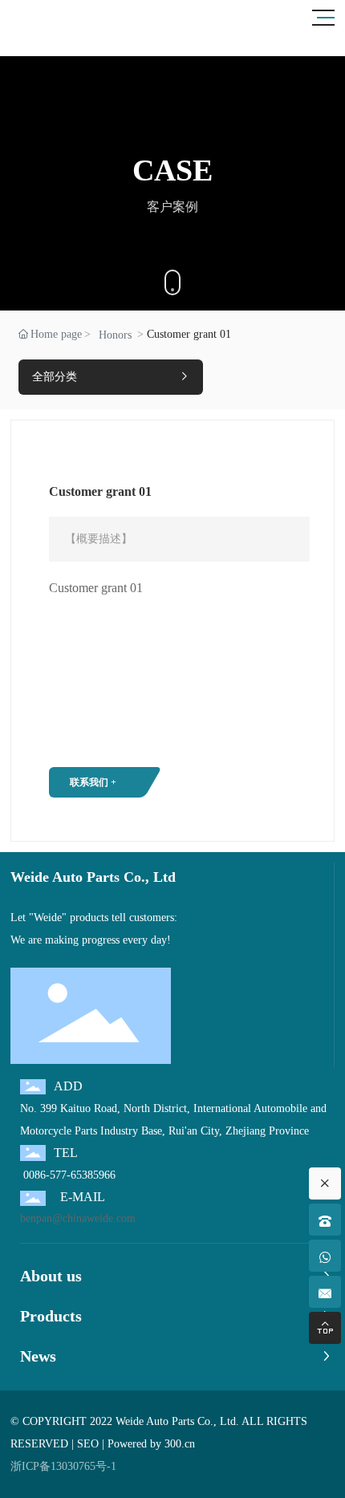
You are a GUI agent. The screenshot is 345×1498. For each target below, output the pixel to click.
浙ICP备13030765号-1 (63, 1466)
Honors (115, 335)
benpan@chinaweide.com (78, 1218)
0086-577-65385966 (68, 1175)
